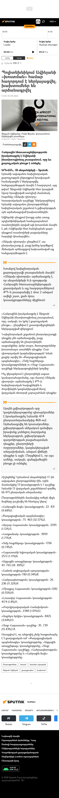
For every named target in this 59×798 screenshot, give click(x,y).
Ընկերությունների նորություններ (18, 748)
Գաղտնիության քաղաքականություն (20, 752)
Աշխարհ (29, 710)
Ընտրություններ (10, 664)
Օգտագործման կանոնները (15, 740)
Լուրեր (7, 44)
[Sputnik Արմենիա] (9, 22)
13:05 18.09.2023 (10, 95)
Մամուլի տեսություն (49, 44)
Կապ (33, 740)
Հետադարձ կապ (10, 760)
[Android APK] (10, 769)
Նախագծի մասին (11, 736)
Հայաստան (17, 710)
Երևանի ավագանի (38, 664)
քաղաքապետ (27, 670)
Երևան (23, 664)
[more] (54, 305)
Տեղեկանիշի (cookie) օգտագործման (20, 756)
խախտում (41, 670)
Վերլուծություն (45, 710)
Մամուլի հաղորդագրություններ (17, 744)
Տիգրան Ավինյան (10, 670)
